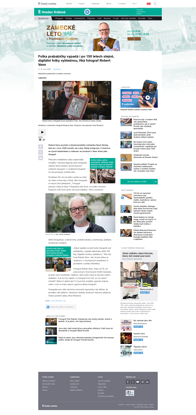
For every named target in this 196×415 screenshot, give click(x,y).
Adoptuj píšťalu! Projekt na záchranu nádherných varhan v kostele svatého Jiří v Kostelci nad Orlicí (145, 167)
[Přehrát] (42, 132)
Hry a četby (126, 93)
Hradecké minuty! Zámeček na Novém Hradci (146, 156)
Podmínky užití (142, 404)
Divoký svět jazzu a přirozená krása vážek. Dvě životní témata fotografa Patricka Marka (57, 251)
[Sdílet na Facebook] (40, 146)
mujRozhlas (95, 4)
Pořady (68, 18)
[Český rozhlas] (47, 3)
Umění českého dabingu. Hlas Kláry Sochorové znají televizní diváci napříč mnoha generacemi (145, 209)
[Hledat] (155, 3)
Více (151, 18)
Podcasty (73, 387)
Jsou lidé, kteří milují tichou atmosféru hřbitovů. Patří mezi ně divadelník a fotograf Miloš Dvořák (85, 329)
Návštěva (57, 69)
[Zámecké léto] (98, 35)
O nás (116, 18)
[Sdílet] (44, 139)
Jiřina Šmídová (84, 121)
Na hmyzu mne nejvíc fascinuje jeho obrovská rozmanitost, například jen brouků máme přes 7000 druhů (145, 146)
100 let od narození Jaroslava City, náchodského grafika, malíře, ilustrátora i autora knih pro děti (145, 197)
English (151, 404)
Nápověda (102, 384)
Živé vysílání (126, 100)
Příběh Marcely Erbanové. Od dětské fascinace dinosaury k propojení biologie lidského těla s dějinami (145, 234)
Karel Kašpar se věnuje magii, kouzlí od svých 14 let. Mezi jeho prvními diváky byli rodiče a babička (145, 221)
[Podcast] (40, 139)
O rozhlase (122, 4)
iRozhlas (69, 4)
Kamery (139, 14)
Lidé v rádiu (102, 387)
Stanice (108, 4)
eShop (44, 390)
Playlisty (91, 18)
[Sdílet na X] (40, 152)
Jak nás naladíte (128, 18)
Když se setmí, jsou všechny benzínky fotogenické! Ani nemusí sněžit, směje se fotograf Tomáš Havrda (86, 339)
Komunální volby (48, 384)
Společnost (43, 18)
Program (82, 4)
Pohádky (125, 96)
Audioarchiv (140, 12)
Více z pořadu (127, 190)
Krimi (135, 93)
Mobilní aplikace (76, 390)
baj (64, 301)
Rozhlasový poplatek (106, 396)
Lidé (99, 18)
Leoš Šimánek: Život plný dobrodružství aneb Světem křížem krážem (145, 135)
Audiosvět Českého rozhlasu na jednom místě (136, 109)
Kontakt (141, 18)
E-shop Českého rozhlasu (133, 248)
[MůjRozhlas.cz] (42, 78)
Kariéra (100, 390)
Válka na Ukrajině (48, 381)
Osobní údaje (130, 404)
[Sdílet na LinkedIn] (40, 157)
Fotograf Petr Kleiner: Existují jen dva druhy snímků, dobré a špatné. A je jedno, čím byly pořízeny (85, 320)
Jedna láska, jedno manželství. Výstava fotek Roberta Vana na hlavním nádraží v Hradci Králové (102, 163)
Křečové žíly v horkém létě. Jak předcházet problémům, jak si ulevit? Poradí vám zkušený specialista (145, 124)
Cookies (121, 404)
